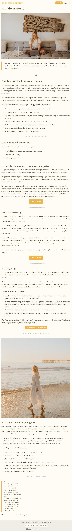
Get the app (43, 525)
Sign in (66, 3)
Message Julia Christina (37, 327)
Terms (39, 522)
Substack (28, 529)
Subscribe (59, 3)
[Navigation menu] (4, 3)
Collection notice (46, 522)
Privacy (35, 522)
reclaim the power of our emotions (14, 221)
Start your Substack (32, 525)
